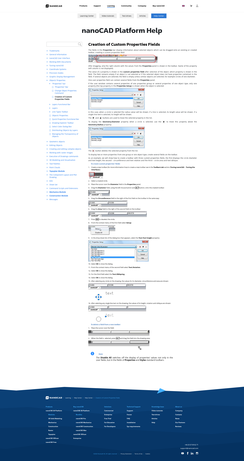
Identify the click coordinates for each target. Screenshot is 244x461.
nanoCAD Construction (84, 426)
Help (153, 422)
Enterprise (77, 438)
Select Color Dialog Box (62, 126)
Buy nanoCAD (159, 6)
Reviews (178, 426)
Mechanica (52, 422)
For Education (109, 422)
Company (142, 6)
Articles (142, 16)
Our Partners (180, 422)
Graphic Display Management (62, 76)
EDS (51, 181)
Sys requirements (133, 426)
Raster (50, 430)
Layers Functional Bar (61, 104)
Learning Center (87, 16)
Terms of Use (138, 454)
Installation (131, 422)
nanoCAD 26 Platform (54, 411)
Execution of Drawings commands (63, 156)
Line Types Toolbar (60, 112)
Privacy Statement (126, 454)
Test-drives (126, 16)
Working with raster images (61, 152)
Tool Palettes (54, 163)
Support (97, 6)
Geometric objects (57, 141)
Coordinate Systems (57, 69)
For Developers (110, 426)
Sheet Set (53, 184)
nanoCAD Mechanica (83, 422)
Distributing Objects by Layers (65, 130)
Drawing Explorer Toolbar (63, 123)
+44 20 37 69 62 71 (191, 445)
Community (126, 6)
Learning (111, 6)
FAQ (128, 418)
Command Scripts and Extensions (63, 188)
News (177, 418)
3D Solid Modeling (55, 418)
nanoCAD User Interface (59, 58)
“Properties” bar (59, 83)
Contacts (178, 414)
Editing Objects (55, 145)
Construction (53, 426)
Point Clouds (54, 167)
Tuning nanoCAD (56, 65)
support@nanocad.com (189, 448)
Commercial (108, 411)
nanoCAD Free (51, 442)
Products (83, 6)
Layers (55, 108)
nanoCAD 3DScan (52, 438)
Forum (129, 414)
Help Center (159, 16)
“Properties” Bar (61, 87)
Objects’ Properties (57, 80)
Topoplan (51, 434)
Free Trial (107, 418)
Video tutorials (108, 16)
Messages (53, 199)
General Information (58, 54)
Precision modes (56, 73)
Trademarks (54, 51)
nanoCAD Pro (81, 418)
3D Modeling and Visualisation (62, 160)
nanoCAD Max (81, 430)
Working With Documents (60, 62)
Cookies (147, 454)
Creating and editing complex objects (65, 149)
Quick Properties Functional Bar (65, 119)
